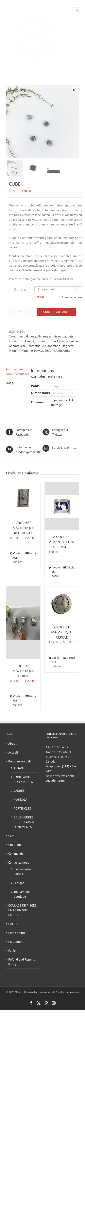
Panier (12, 950)
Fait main (71, 341)
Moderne (27, 351)
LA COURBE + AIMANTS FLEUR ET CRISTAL (61, 541)
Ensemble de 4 (46, 341)
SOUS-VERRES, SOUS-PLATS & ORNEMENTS (24, 822)
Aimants (30, 336)
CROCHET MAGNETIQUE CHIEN (23, 670)
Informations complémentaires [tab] (15, 371)
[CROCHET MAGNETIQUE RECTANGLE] (23, 499)
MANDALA (20, 799)
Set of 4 (49, 351)
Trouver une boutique (22, 894)
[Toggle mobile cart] (77, 10)
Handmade (52, 346)
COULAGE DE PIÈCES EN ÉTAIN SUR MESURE (22, 910)
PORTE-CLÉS (22, 808)
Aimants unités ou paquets (55, 336)
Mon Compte (17, 933)
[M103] (33, 168)
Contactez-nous (18, 862)
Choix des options (18, 558)
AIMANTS (20, 768)
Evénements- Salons (22, 871)
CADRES (19, 791)
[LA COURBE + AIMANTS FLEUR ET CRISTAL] (62, 506)
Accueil (13, 752)
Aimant (29, 341)
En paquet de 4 (60, 400)
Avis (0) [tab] (10, 383)
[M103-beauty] (15, 168)
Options (20, 289)
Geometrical (17, 346)
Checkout (14, 845)
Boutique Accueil (19, 761)
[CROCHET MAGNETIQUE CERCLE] (62, 603)
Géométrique (35, 346)
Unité (66, 351)
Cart (11, 836)
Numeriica (74, 991)
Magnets (67, 346)
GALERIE (14, 924)
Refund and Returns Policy (21, 961)
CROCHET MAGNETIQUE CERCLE (62, 632)
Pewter (38, 351)
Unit (59, 351)
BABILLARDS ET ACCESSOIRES (24, 779)
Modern (14, 351)
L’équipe (19, 883)
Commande (16, 853)
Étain (60, 341)
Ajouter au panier (57, 312)
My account (16, 942)
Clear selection (72, 297)
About (12, 743)
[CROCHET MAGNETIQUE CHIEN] (23, 622)
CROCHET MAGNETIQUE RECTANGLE (23, 527)
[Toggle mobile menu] (77, 6)
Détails (32, 553)
